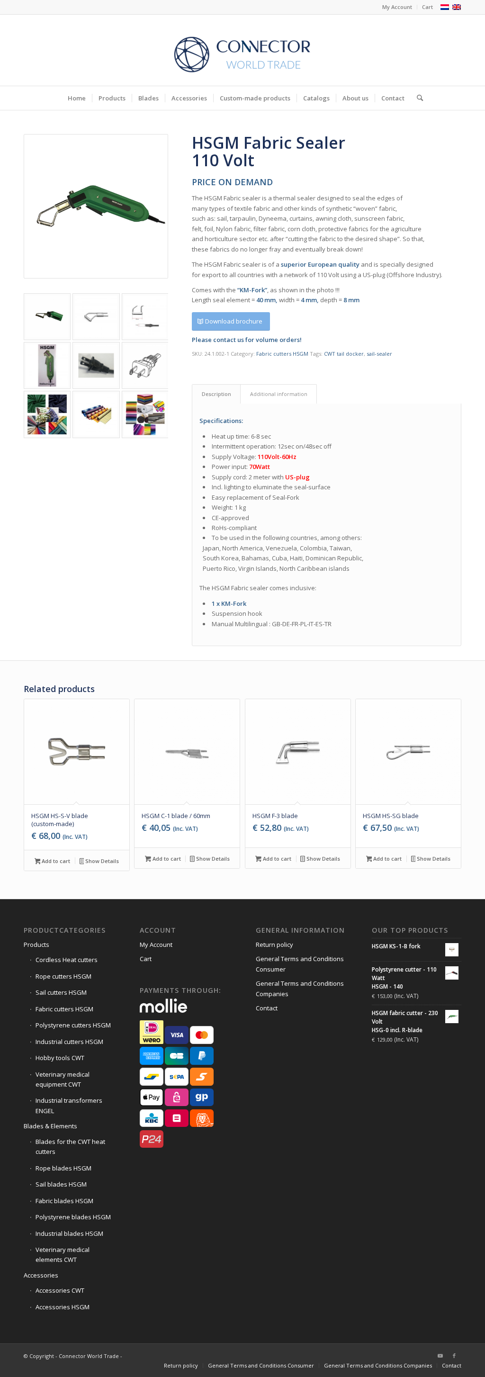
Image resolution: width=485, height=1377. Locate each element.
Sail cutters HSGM (61, 992)
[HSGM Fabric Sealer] (96, 206)
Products (36, 944)
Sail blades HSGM (61, 1184)
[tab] (216, 394)
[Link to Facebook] (454, 1356)
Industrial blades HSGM (69, 1233)
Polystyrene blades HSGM (73, 1217)
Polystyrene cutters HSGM (73, 1025)
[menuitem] (397, 7)
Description (216, 393)
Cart (427, 6)
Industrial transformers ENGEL (69, 1105)
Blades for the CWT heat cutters (70, 1146)
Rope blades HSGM (63, 1168)
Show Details (101, 860)
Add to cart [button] (55, 860)
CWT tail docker (344, 353)
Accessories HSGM (63, 1307)
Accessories (41, 1275)
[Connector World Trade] (242, 50)
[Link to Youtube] (440, 1356)
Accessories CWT (60, 1290)
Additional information (278, 393)
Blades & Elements (50, 1126)
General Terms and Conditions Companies (300, 988)
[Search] (417, 98)
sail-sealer (379, 353)
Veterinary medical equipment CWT (63, 1079)
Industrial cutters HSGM (69, 1041)
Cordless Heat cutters (67, 959)
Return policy (274, 944)
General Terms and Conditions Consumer (300, 963)
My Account (397, 6)
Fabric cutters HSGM (282, 353)
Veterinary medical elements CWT (63, 1254)
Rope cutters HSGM (63, 976)
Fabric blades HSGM (64, 1201)
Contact (267, 1008)
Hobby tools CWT (60, 1057)
